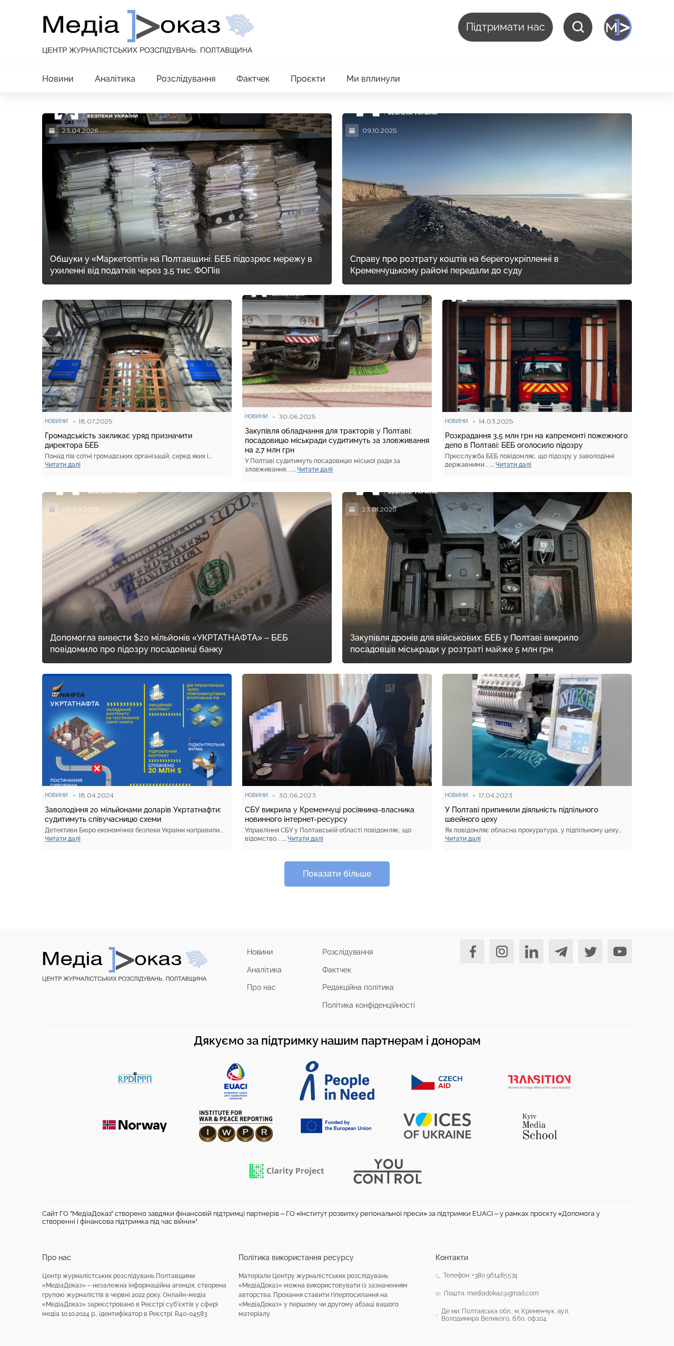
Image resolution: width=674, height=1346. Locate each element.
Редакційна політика (358, 987)
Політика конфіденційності (368, 1005)
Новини (58, 79)
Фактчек (253, 79)
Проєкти (308, 79)
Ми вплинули (373, 79)
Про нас (261, 987)
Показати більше (337, 874)
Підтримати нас (505, 27)
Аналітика (115, 79)
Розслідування (185, 79)
